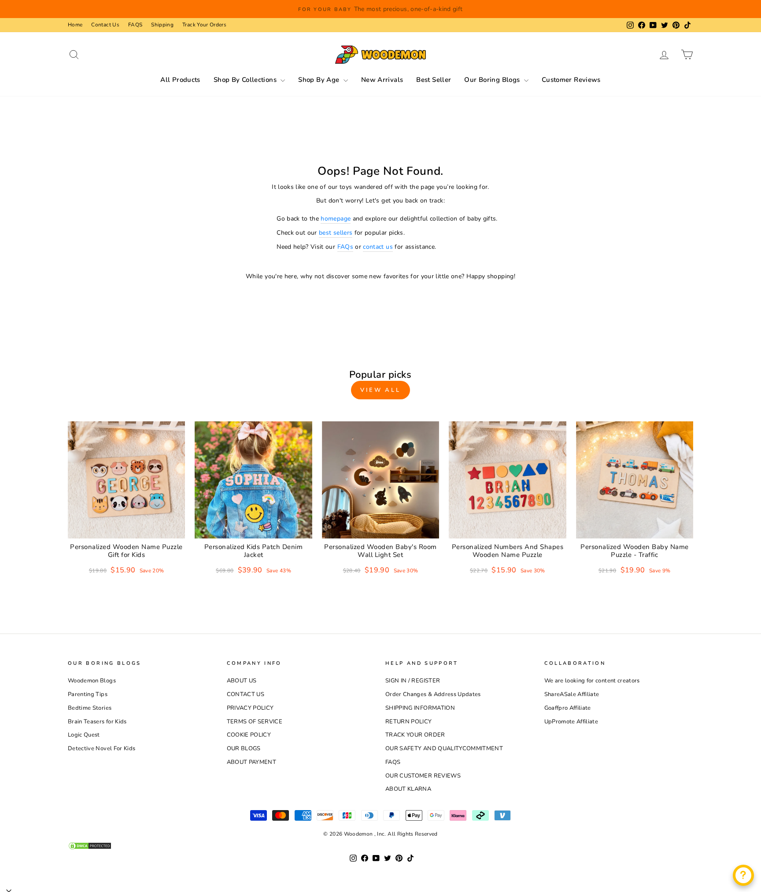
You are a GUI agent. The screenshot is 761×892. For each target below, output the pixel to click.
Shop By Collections (246, 79)
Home (75, 24)
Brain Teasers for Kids (97, 722)
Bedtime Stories (89, 708)
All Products (180, 79)
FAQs (345, 247)
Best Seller (433, 79)
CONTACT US (246, 694)
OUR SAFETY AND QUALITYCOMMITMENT (444, 748)
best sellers (335, 233)
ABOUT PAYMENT (252, 762)
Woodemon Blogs (92, 681)
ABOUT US (242, 681)
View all (380, 390)
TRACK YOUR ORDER (415, 735)
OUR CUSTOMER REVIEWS (423, 776)
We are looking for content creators (592, 681)
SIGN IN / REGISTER (412, 681)
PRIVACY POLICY (250, 708)
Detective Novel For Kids (101, 748)
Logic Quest (84, 735)
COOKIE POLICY (249, 735)
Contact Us (105, 24)
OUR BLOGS (244, 748)
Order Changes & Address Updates (433, 694)
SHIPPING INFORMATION (420, 708)
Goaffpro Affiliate (567, 708)
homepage (336, 218)
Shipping (162, 24)
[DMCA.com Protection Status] (380, 845)
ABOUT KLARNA (408, 789)
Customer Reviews (571, 79)
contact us (378, 247)
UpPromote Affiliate (571, 722)
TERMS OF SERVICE (255, 722)
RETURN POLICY (408, 722)
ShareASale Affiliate (571, 694)
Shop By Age (319, 79)
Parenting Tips (87, 694)
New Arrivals (382, 79)
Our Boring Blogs (492, 79)
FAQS (135, 24)
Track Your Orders (204, 24)
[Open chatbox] (743, 875)
